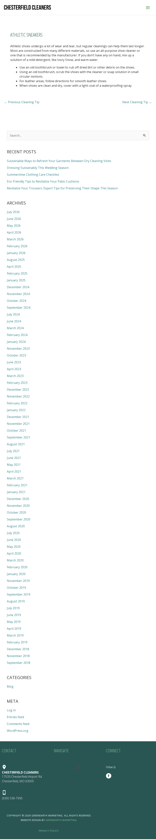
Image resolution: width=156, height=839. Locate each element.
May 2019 (14, 622)
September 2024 (18, 307)
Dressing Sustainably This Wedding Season (38, 168)
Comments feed (18, 724)
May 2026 (14, 226)
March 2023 (15, 376)
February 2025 (17, 273)
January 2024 (16, 342)
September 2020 (18, 519)
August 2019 (16, 601)
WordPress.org (17, 731)
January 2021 (16, 492)
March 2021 (15, 478)
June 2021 (14, 458)
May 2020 (14, 547)
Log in (11, 710)
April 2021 (14, 471)
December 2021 (18, 417)
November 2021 (18, 424)
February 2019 (17, 642)
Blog (10, 686)
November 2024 (18, 294)
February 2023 (17, 383)
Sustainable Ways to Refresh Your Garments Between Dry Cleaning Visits (59, 161)
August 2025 (16, 260)
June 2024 (14, 321)
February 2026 (17, 246)
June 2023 (14, 362)
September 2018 (18, 663)
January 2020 (16, 574)
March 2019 (15, 635)
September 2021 (18, 437)
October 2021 (16, 430)
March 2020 (15, 560)
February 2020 (17, 567)
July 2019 (13, 608)
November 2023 (18, 348)
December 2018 (18, 649)
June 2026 (14, 219)
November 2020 (18, 506)
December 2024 (18, 287)
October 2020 (16, 512)
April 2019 (14, 628)
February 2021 (17, 485)
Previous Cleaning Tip (21, 102)
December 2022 (18, 389)
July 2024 (13, 314)
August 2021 (16, 444)
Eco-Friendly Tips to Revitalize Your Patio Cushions (43, 181)
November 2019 (18, 581)
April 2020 (14, 553)
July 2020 (13, 533)
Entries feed (15, 717)
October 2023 (16, 355)
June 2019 (14, 615)
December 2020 (18, 499)
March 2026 (15, 239)
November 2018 (18, 656)
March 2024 (15, 328)
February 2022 (17, 403)
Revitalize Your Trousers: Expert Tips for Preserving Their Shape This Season (62, 188)
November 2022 (18, 396)
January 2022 (16, 410)
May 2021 (14, 465)
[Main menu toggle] (147, 7)
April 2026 (14, 232)
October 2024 (16, 301)
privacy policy (49, 830)
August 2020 (16, 526)
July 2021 (13, 451)
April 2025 (14, 266)
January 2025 (16, 280)
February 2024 (17, 335)
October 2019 (16, 588)
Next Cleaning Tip (137, 102)
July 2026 (13, 212)
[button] (78, 767)
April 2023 (14, 369)
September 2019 (18, 594)
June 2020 (14, 540)
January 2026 (16, 253)
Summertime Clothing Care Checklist (33, 174)
